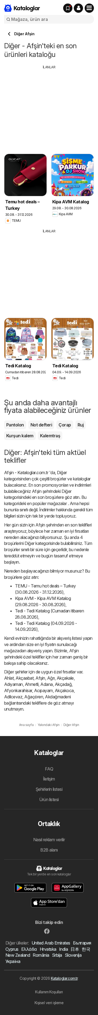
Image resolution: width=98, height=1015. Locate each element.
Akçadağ (63, 684)
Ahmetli (31, 684)
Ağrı (51, 678)
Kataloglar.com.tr (64, 978)
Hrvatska (48, 949)
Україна (12, 961)
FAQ (49, 769)
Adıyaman (13, 684)
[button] (78, 8)
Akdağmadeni (58, 696)
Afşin (40, 678)
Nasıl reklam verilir (49, 839)
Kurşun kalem (19, 435)
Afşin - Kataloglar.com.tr (26, 472)
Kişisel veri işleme (49, 1002)
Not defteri (41, 425)
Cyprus (12, 949)
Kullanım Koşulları (49, 992)
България (82, 943)
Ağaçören (33, 696)
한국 (86, 949)
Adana (46, 684)
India (63, 949)
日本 (75, 949)
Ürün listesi (49, 799)
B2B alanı (48, 850)
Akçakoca (64, 690)
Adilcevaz (13, 696)
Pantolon (15, 425)
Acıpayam (43, 690)
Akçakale (65, 678)
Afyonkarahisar (18, 690)
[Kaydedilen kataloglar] (67, 8)
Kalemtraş (50, 435)
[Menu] (89, 8)
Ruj (81, 425)
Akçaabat (24, 678)
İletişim (49, 779)
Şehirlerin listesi (49, 789)
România (41, 955)
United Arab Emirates (51, 943)
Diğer (62, 472)
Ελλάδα (29, 949)
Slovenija (73, 955)
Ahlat (9, 678)
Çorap (65, 425)
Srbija (57, 955)
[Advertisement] (50, 108)
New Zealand (17, 955)
